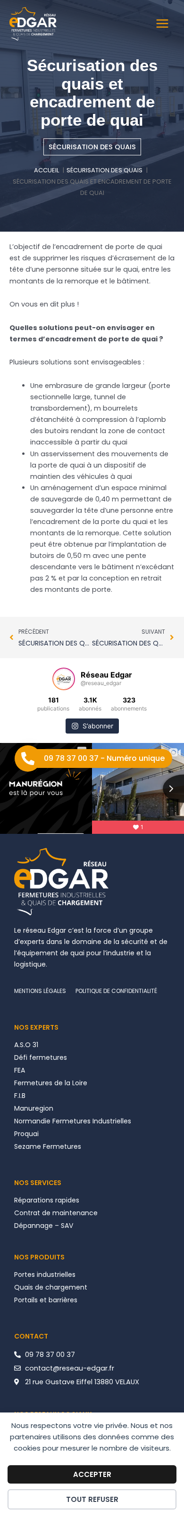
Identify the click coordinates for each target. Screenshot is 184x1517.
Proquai (26, 1133)
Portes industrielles (44, 1274)
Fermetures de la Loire (50, 1083)
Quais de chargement (50, 1287)
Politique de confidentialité (116, 991)
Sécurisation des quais (92, 147)
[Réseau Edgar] (33, 23)
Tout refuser (92, 1499)
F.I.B (19, 1095)
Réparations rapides (46, 1200)
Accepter (92, 1474)
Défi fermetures (40, 1057)
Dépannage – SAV (43, 1225)
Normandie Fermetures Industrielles (72, 1121)
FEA (19, 1070)
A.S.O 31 (26, 1044)
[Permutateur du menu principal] (162, 23)
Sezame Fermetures (47, 1146)
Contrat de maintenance (56, 1213)
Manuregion (33, 1108)
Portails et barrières (45, 1300)
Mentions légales (40, 991)
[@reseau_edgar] (63, 679)
